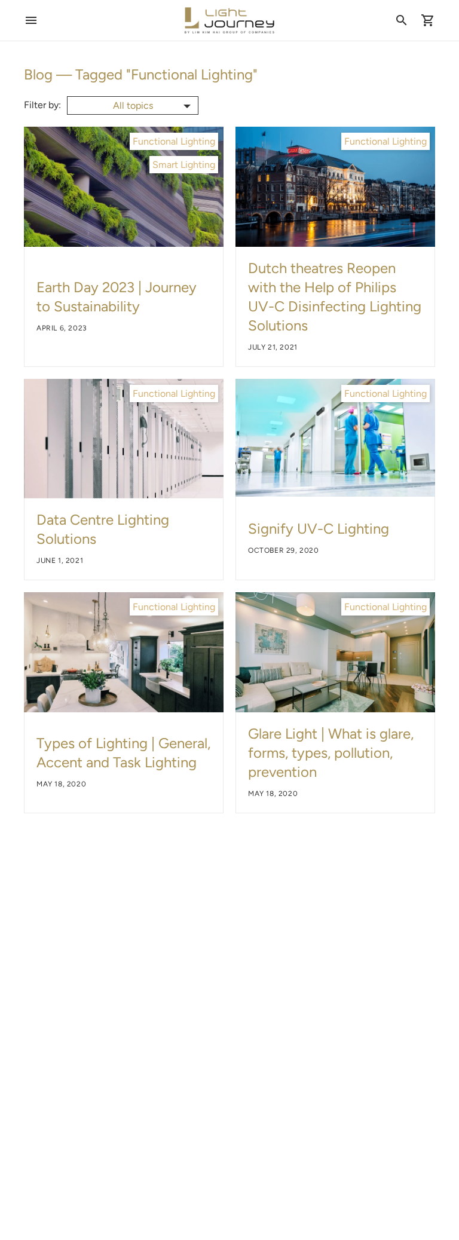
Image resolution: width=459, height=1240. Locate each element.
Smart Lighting (183, 164)
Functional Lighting (174, 141)
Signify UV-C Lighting (318, 528)
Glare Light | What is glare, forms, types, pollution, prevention (331, 752)
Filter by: (42, 105)
